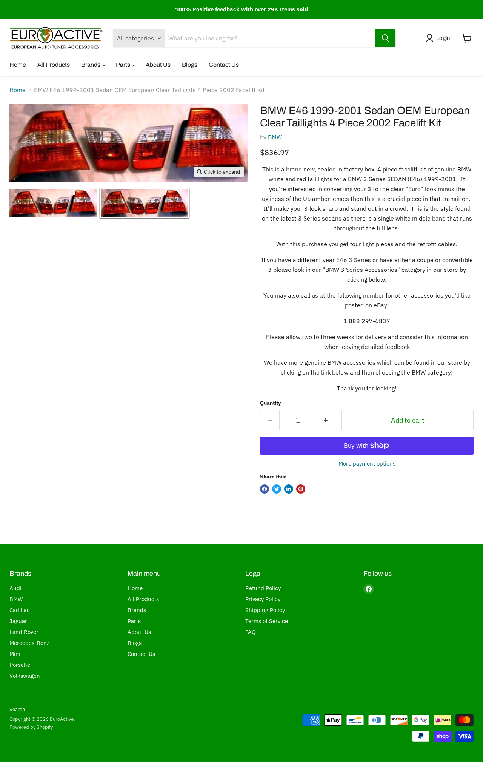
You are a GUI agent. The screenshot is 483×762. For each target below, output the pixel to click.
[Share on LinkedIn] (288, 489)
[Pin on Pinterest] (300, 489)
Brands (91, 65)
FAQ (250, 632)
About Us (158, 65)
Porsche (19, 664)
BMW (275, 137)
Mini (14, 653)
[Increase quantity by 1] (325, 420)
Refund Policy (263, 588)
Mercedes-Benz (29, 642)
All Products (53, 65)
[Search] (385, 38)
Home (17, 65)
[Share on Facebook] (264, 489)
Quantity (270, 403)
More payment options (366, 463)
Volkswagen (24, 675)
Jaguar (18, 621)
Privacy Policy (262, 599)
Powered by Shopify (31, 727)
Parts (123, 65)
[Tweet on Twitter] (276, 489)
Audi (15, 588)
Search (17, 709)
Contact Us (224, 65)
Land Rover (23, 632)
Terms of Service (266, 621)
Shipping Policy (265, 610)
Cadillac (19, 610)
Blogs (189, 65)
